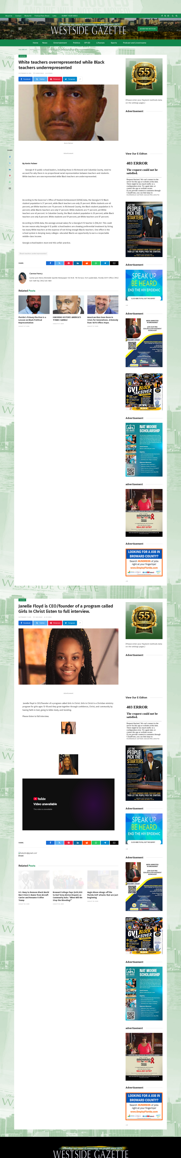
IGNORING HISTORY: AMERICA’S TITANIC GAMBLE (67, 318)
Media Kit (28, 16)
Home (35, 43)
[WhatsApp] (9, 182)
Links (54, 16)
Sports (114, 43)
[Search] (176, 16)
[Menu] (20, 29)
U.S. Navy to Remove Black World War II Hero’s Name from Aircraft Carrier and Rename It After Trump (33, 896)
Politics (76, 43)
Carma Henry (35, 273)
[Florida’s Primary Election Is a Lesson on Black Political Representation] (34, 304)
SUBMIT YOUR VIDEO (70, 16)
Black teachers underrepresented (33, 253)
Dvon (21, 855)
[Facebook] (9, 156)
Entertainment (60, 43)
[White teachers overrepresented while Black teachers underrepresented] (68, 113)
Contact (18, 16)
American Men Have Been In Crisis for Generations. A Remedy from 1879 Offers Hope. (102, 320)
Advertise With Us (148, 29)
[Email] (9, 188)
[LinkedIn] (9, 169)
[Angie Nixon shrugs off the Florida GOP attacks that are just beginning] (102, 879)
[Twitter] (9, 163)
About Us (8, 16)
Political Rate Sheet (42, 16)
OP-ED (87, 43)
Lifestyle (100, 43)
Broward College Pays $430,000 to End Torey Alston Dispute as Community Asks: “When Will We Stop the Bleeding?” (67, 896)
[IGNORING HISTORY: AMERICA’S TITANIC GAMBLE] (68, 304)
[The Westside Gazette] (88, 29)
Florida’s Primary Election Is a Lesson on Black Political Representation (32, 320)
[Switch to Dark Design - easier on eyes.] (172, 16)
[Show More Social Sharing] (80, 79)
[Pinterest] (9, 175)
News (44, 43)
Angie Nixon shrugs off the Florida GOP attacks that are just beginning (102, 895)
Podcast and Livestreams (134, 43)
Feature (22, 600)
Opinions (22, 56)
